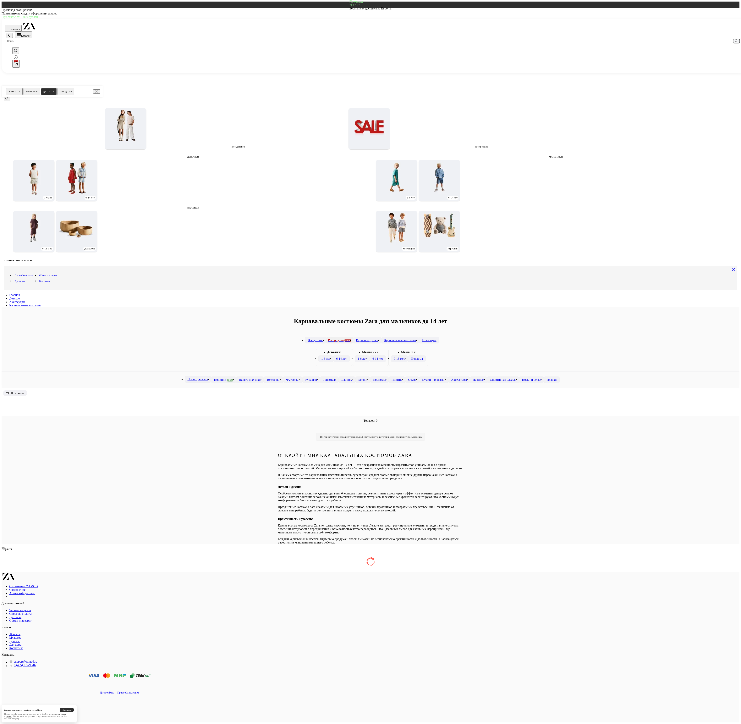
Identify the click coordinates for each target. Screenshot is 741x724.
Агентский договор (22, 593)
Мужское (32, 91)
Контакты (44, 281)
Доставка (20, 281)
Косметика (16, 648)
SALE (347, 340)
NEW (230, 380)
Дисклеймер (107, 692)
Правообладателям (128, 692)
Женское (14, 91)
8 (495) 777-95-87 (25, 665)
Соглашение (17, 589)
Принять (67, 710)
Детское (48, 91)
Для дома (66, 91)
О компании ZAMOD (23, 586)
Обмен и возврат (48, 275)
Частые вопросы (20, 610)
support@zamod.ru (25, 661)
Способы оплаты (24, 275)
